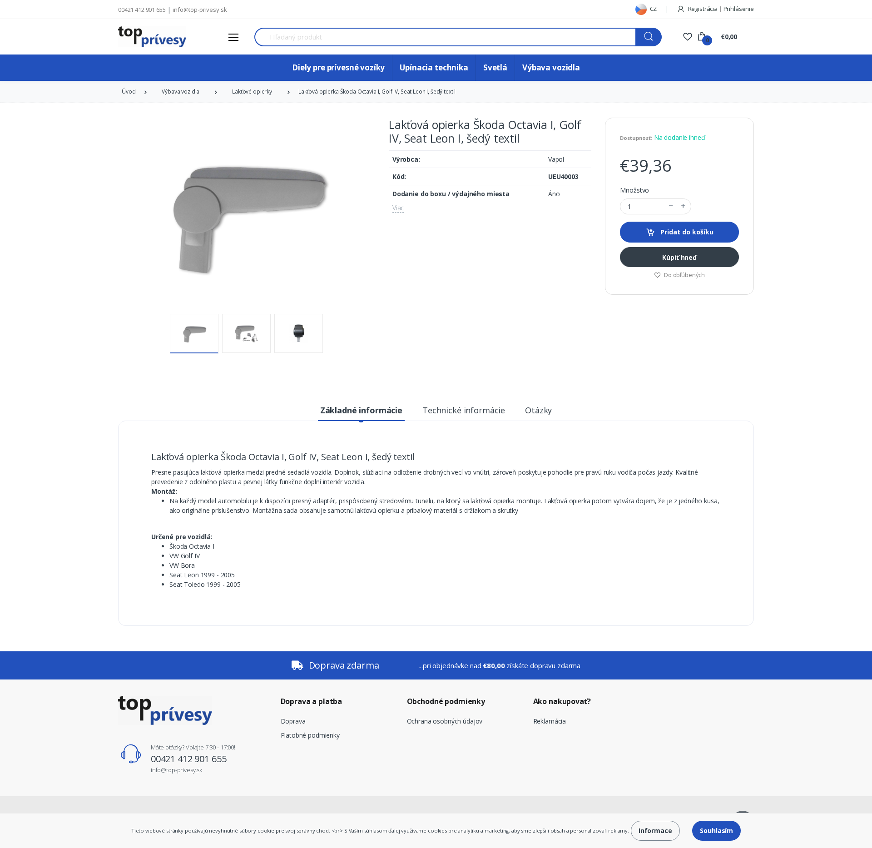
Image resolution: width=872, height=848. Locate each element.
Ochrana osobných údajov (445, 721)
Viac (398, 207)
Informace (655, 830)
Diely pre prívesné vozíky (338, 67)
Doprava (293, 721)
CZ (653, 9)
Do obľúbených (684, 275)
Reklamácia (549, 721)
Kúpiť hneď (679, 257)
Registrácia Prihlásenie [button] (720, 9)
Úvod (128, 91)
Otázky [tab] (538, 410)
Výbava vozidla (551, 67)
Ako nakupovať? (562, 701)
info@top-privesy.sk (200, 9)
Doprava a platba (311, 701)
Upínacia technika (434, 67)
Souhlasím (716, 830)
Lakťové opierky (252, 91)
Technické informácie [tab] (463, 410)
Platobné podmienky (310, 735)
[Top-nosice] (152, 36)
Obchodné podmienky (446, 701)
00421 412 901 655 (142, 9)
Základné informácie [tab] (361, 410)
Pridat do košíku (686, 232)
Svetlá (495, 67)
